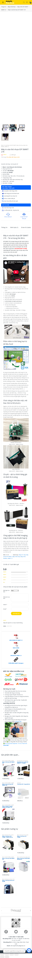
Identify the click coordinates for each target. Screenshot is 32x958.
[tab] (4, 228)
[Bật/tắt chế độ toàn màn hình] (11, 954)
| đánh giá (13, 154)
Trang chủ (3, 6)
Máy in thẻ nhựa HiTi (6, 834)
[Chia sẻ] (7, 954)
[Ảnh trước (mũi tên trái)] (2, 957)
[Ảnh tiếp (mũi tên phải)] (7, 957)
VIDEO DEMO (16, 648)
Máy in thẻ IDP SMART (22, 6)
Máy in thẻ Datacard (6, 879)
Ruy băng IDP (19, 760)
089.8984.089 (18, 721)
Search (24, 2)
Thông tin (4, 227)
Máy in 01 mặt (4, 145)
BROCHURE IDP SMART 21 (16, 640)
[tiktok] (26, 931)
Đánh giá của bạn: (6, 591)
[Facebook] (6, 931)
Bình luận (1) (14, 227)
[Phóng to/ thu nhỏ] (16, 954)
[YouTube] (16, 931)
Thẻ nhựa (19, 782)
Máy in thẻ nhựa (11, 6)
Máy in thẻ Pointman (21, 857)
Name (5, 604)
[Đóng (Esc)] (2, 954)
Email (5, 609)
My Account (27, 2)
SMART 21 (3, 9)
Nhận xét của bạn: (6, 597)
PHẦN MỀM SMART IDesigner (16, 663)
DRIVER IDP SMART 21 (15, 655)
